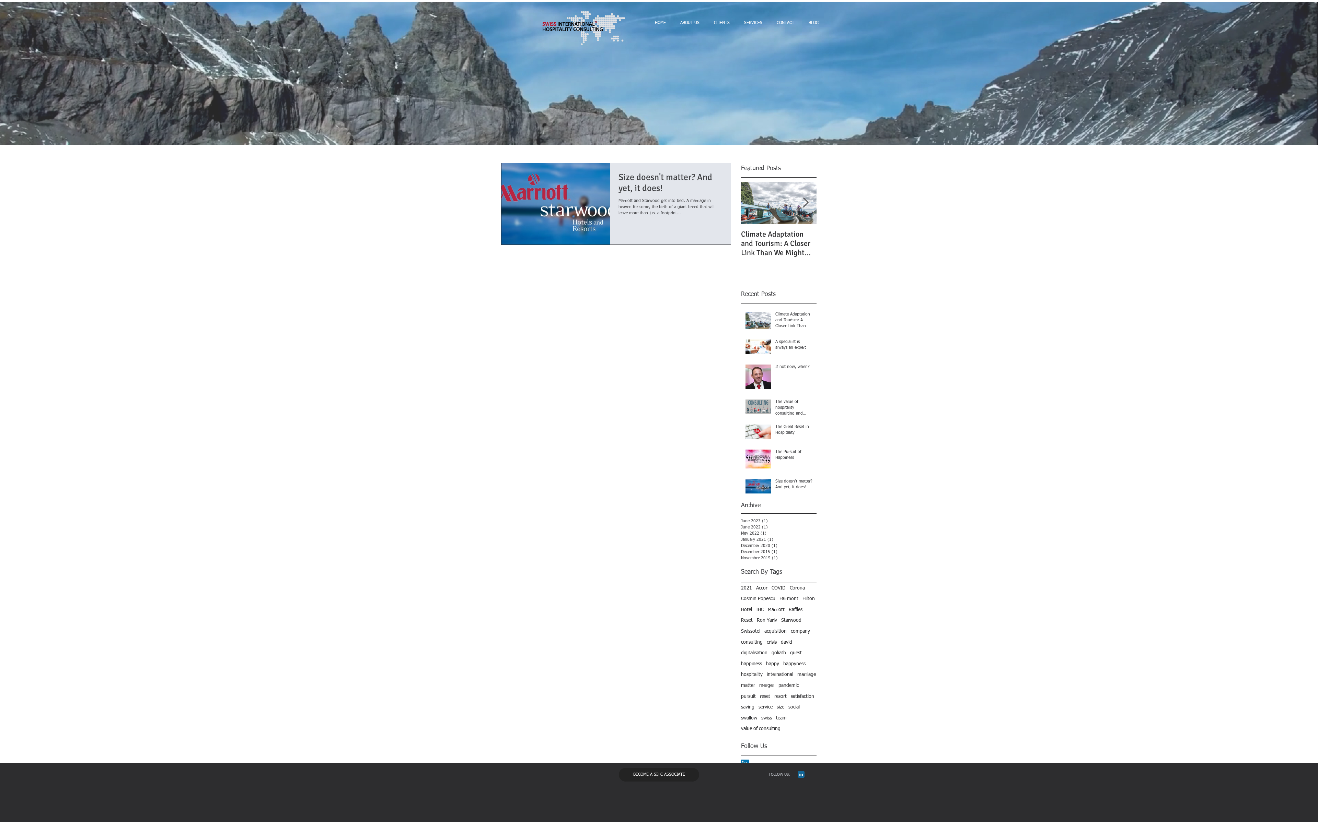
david (786, 642)
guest (796, 653)
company (800, 631)
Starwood (791, 620)
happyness (794, 664)
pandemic (788, 685)
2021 (746, 588)
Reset (747, 620)
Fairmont (788, 598)
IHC (760, 609)
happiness (751, 664)
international (780, 674)
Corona (797, 588)
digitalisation (754, 653)
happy (772, 664)
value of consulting (761, 728)
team (781, 718)
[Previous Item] (752, 203)
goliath (779, 653)
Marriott (776, 609)
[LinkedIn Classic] (801, 774)
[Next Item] (805, 203)
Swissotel (750, 631)
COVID (779, 588)
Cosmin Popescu (758, 598)
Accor (761, 588)
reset (765, 696)
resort (780, 696)
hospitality (752, 674)
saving (747, 707)
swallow (749, 718)
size (780, 707)
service (766, 707)
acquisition (775, 631)
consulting (752, 642)
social (794, 707)
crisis (772, 642)
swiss (766, 718)
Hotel (746, 609)
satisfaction (802, 696)
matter (748, 685)
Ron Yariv (767, 620)
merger (766, 685)
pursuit (748, 696)
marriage (806, 674)
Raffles (795, 609)
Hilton (808, 598)
